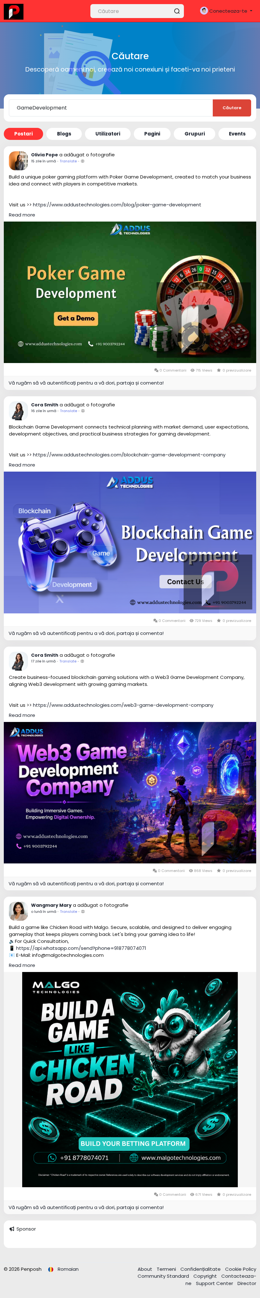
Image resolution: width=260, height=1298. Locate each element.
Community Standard (164, 1276)
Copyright (205, 1276)
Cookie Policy (240, 1269)
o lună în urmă (43, 911)
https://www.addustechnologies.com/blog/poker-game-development (117, 204)
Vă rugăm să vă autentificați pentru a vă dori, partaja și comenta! (86, 382)
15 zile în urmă (43, 161)
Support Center (215, 1283)
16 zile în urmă (43, 410)
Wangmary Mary (51, 905)
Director (246, 1283)
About (145, 1269)
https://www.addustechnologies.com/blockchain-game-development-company (129, 454)
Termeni (167, 1269)
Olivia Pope (44, 155)
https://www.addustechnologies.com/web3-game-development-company (123, 705)
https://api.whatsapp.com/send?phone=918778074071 (81, 948)
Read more (22, 214)
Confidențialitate (201, 1269)
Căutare (232, 108)
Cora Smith (44, 405)
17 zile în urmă (43, 661)
